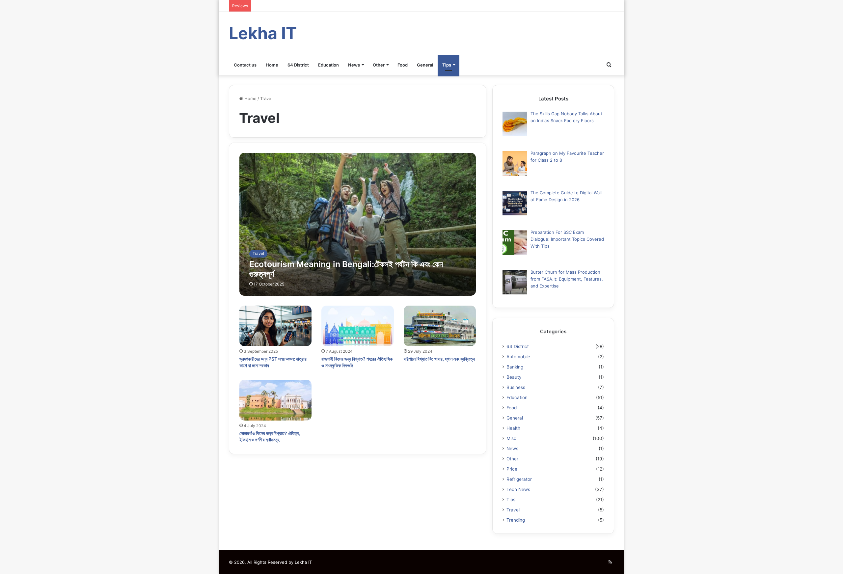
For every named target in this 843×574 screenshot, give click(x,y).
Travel (513, 509)
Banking (514, 366)
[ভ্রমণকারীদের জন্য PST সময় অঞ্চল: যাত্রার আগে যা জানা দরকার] (275, 326)
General (425, 65)
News (354, 65)
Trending (515, 520)
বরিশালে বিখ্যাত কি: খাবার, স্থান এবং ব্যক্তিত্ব (439, 359)
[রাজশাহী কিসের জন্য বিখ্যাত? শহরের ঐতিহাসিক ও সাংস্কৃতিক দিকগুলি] (357, 326)
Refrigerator (519, 479)
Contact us (245, 65)
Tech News (518, 489)
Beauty (514, 377)
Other (379, 65)
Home (272, 65)
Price (511, 469)
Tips (446, 65)
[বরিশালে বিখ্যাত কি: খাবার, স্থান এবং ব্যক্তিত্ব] (440, 326)
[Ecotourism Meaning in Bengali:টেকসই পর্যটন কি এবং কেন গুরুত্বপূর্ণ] (357, 224)
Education (328, 65)
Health (513, 428)
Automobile (518, 356)
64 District (298, 65)
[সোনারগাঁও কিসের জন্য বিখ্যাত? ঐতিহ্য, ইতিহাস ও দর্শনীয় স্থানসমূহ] (275, 400)
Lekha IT (303, 562)
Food (402, 65)
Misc (511, 438)
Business (515, 387)
